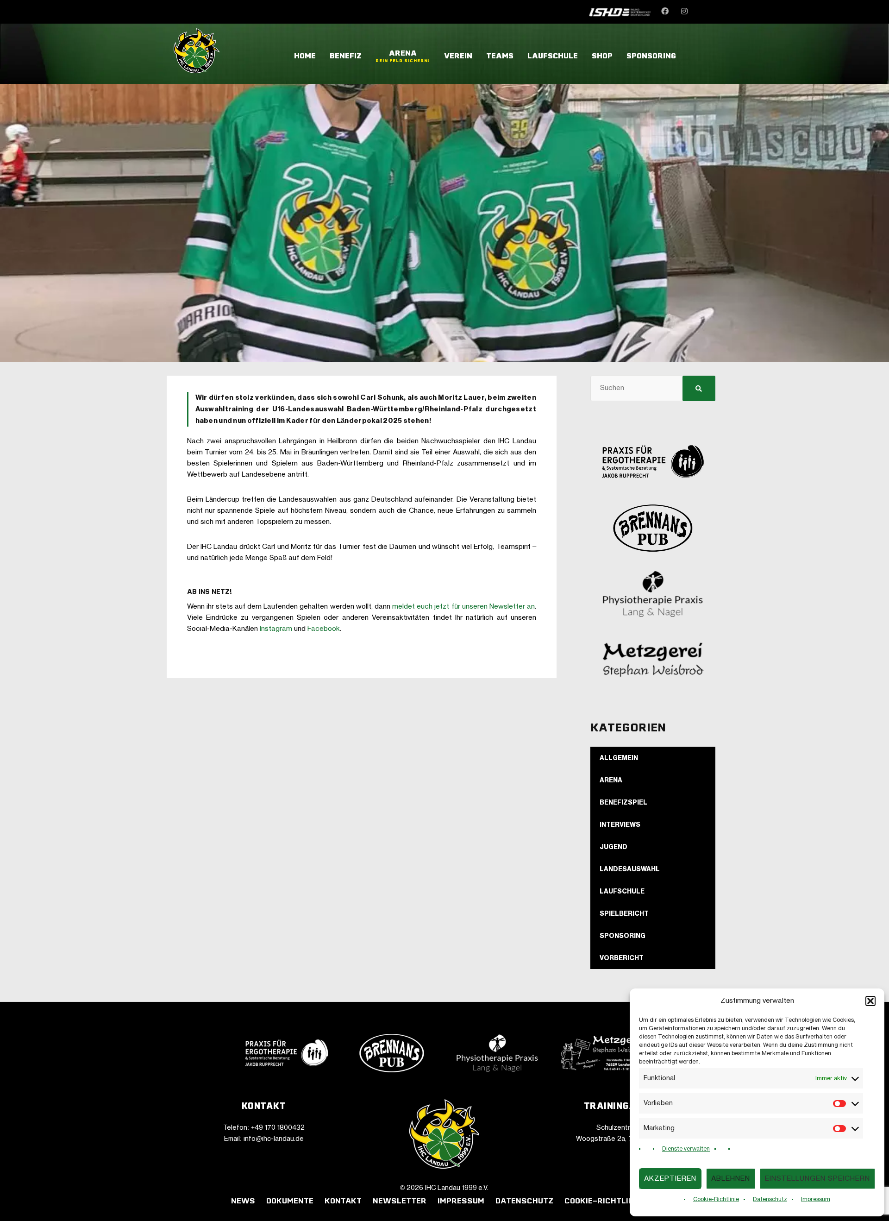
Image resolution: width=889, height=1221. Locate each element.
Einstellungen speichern (817, 1178)
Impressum (815, 1199)
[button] (870, 1001)
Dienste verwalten (686, 1149)
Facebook (323, 628)
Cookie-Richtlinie (716, 1199)
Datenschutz (770, 1199)
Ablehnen (730, 1178)
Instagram (276, 628)
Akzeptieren (670, 1178)
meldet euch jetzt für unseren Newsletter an (463, 606)
